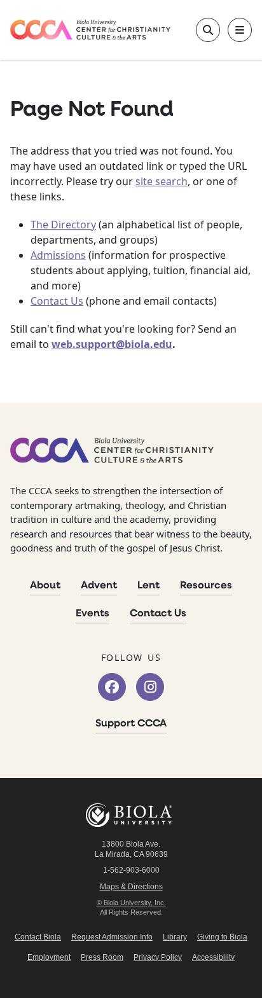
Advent (99, 586)
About (45, 586)
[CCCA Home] (90, 30)
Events (92, 614)
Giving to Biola (222, 936)
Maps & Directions (131, 886)
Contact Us (57, 301)
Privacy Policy (158, 957)
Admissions (58, 255)
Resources (206, 586)
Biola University (131, 815)
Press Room (102, 957)
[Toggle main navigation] (240, 30)
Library (175, 936)
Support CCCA (131, 724)
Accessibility (213, 957)
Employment (49, 957)
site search (161, 181)
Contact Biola (38, 936)
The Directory (63, 225)
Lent (148, 586)
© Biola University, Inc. (131, 902)
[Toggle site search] (208, 30)
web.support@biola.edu (112, 344)
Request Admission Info (112, 936)
